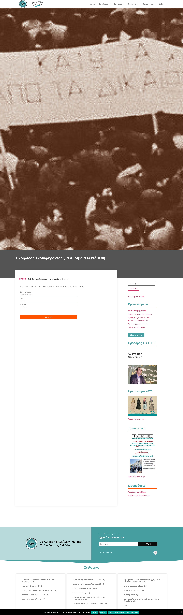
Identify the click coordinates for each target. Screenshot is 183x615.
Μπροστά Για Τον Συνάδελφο (134, 590)
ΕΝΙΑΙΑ (126, 605)
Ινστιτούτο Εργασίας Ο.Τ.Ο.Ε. (32, 586)
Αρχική (93, 4)
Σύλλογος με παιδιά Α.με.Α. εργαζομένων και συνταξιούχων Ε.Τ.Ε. (89, 598)
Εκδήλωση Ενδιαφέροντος (139, 496)
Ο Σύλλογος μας (147, 4)
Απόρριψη (103, 612)
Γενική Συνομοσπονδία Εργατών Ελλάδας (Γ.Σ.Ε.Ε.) (39, 590)
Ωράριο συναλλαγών (136, 327)
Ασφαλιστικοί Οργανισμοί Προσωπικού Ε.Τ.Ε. (88, 584)
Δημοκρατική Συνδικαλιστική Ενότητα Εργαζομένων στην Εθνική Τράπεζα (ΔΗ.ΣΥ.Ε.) (142, 581)
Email (22, 298)
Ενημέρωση (103, 4)
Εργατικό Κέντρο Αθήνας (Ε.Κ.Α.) (33, 599)
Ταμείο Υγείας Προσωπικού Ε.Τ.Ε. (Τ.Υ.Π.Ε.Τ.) (89, 580)
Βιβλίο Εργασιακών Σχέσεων (140, 314)
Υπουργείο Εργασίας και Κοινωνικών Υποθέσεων (90, 603)
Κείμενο (23, 304)
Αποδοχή (95, 612)
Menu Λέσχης (137, 335)
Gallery (161, 4)
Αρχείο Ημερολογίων (136, 419)
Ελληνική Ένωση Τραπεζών (82, 593)
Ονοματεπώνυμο (26, 292)
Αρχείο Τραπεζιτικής (136, 477)
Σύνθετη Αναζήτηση (136, 297)
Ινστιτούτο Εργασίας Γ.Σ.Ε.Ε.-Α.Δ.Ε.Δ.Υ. (36, 595)
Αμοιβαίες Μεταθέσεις (137, 492)
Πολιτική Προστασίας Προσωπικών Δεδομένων (123, 612)
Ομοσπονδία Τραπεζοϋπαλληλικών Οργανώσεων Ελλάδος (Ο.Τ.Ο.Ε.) (39, 581)
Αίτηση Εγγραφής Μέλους (138, 324)
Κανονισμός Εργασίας (137, 311)
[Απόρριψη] (180, 612)
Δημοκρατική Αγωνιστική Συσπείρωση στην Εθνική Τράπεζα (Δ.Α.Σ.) (141, 600)
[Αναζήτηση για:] (141, 284)
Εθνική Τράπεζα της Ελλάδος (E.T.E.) (85, 588)
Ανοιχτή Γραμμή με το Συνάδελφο (135, 586)
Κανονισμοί (118, 4)
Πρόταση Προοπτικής (131, 595)
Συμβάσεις (132, 4)
